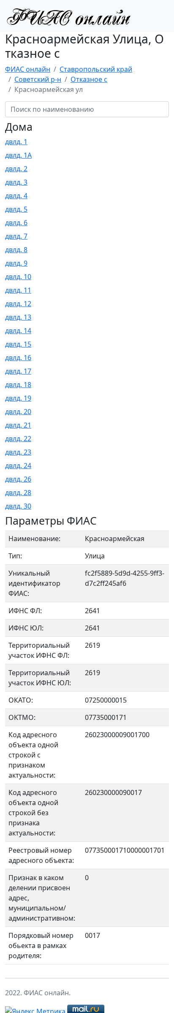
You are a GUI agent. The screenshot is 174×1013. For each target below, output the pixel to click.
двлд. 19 (18, 398)
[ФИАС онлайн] (68, 16)
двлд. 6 (16, 222)
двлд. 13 (18, 317)
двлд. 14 (18, 330)
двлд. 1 (16, 141)
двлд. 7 (16, 236)
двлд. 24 (18, 465)
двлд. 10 (18, 276)
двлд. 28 (18, 492)
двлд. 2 (16, 168)
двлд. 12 (18, 303)
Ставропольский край (96, 69)
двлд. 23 (18, 452)
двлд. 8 (16, 249)
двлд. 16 (18, 357)
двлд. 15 (18, 344)
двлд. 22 (18, 438)
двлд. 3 (16, 182)
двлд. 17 (18, 371)
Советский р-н (37, 79)
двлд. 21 (18, 425)
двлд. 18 (18, 384)
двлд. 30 (18, 506)
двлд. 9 (16, 263)
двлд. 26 (18, 479)
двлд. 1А (18, 155)
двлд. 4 (16, 195)
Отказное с (89, 79)
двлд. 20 (18, 411)
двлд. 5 (16, 209)
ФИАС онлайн (27, 69)
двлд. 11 (18, 290)
